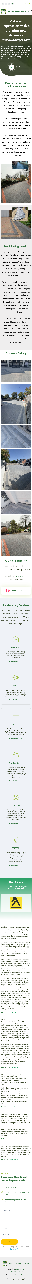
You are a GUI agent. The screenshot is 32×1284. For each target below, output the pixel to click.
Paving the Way (19, 1269)
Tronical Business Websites (18, 1275)
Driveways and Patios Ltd (16, 1271)
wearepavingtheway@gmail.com (17, 1200)
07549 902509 (11, 1187)
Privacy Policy (15, 1249)
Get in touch (21, 576)
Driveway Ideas (17, 590)
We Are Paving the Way (18, 11)
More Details (13, 661)
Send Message (9, 1242)
